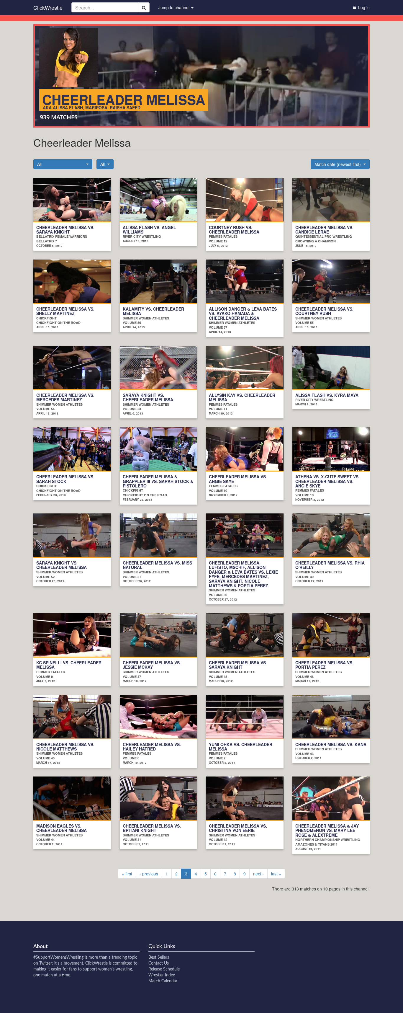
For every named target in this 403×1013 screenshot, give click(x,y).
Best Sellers (158, 957)
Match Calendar (162, 981)
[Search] (144, 7)
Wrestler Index (161, 975)
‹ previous (149, 874)
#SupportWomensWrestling (58, 957)
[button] (62, 164)
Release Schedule (164, 969)
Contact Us (158, 963)
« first (127, 874)
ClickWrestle (48, 7)
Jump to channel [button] (174, 7)
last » (276, 874)
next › (258, 874)
